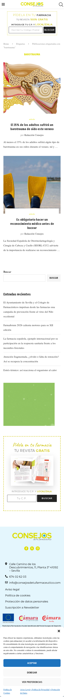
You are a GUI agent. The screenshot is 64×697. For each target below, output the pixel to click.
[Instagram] (38, 548)
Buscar (7, 272)
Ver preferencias (32, 682)
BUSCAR (49, 30)
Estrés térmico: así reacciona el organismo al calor (30, 370)
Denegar (32, 672)
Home (6, 43)
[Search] (60, 4)
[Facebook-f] (26, 548)
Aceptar (32, 663)
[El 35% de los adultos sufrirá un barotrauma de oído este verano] (32, 90)
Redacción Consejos (34, 135)
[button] (59, 631)
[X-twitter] (32, 548)
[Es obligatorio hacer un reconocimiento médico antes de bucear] (32, 185)
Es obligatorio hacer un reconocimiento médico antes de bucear (32, 224)
